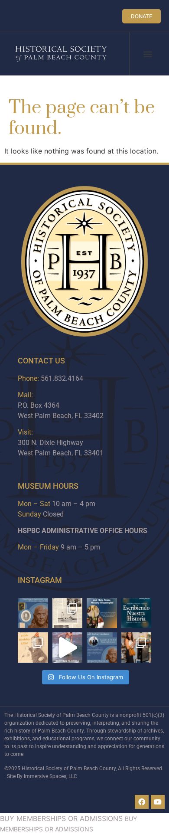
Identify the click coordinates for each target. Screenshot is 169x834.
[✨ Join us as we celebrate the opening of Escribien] (136, 613)
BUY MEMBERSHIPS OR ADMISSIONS (61, 818)
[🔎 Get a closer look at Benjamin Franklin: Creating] (102, 647)
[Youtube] (158, 802)
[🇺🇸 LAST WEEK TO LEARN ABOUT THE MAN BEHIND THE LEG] (33, 613)
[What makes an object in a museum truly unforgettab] (67, 647)
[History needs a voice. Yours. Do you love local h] (102, 613)
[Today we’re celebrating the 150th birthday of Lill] (33, 647)
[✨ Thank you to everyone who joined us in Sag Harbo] (136, 647)
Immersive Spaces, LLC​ (50, 776)
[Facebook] (142, 802)
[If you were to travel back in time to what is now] (67, 613)
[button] (148, 54)
